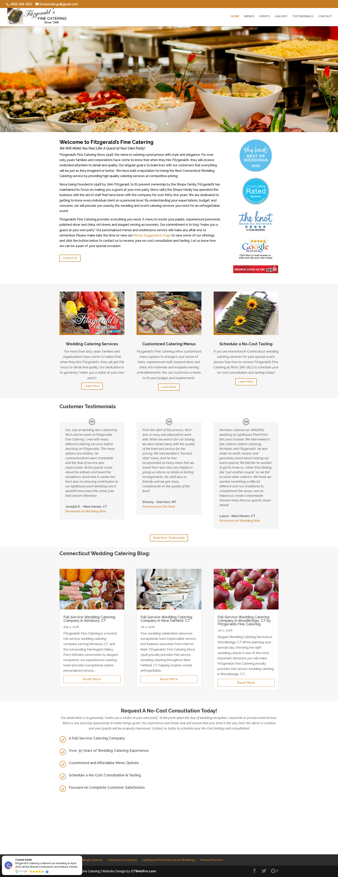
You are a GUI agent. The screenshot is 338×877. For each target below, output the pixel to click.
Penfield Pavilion (211, 860)
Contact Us (70, 258)
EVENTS (264, 16)
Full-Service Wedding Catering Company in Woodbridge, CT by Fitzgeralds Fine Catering (244, 620)
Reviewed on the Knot (158, 506)
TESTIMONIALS (302, 16)
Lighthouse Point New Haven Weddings (168, 860)
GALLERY (281, 16)
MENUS (249, 16)
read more (92, 679)
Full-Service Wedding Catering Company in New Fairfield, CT (166, 619)
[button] (82, 856)
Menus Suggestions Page (152, 235)
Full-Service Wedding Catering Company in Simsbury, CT (89, 619)
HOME (235, 16)
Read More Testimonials (169, 537)
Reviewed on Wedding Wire (85, 511)
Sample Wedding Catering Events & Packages (169, 65)
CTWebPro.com (143, 871)
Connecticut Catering (122, 860)
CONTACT (325, 16)
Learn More (169, 93)
